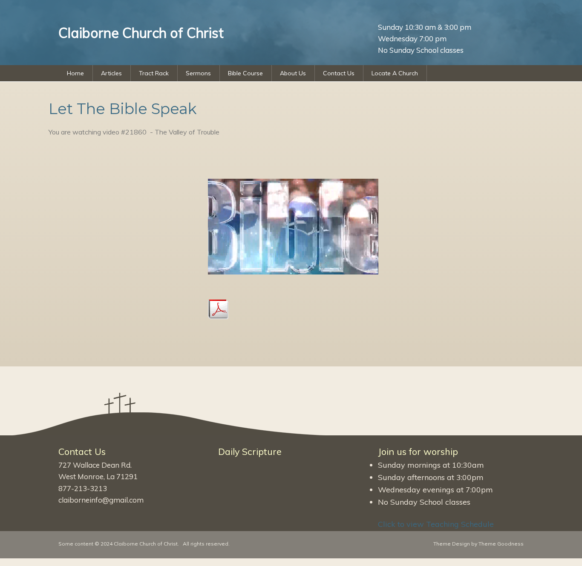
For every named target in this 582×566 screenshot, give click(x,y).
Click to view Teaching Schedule (436, 524)
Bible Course (245, 73)
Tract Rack (154, 73)
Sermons (198, 73)
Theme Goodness (501, 543)
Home (75, 73)
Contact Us (338, 73)
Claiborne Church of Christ (146, 543)
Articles (111, 73)
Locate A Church (395, 73)
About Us (293, 73)
